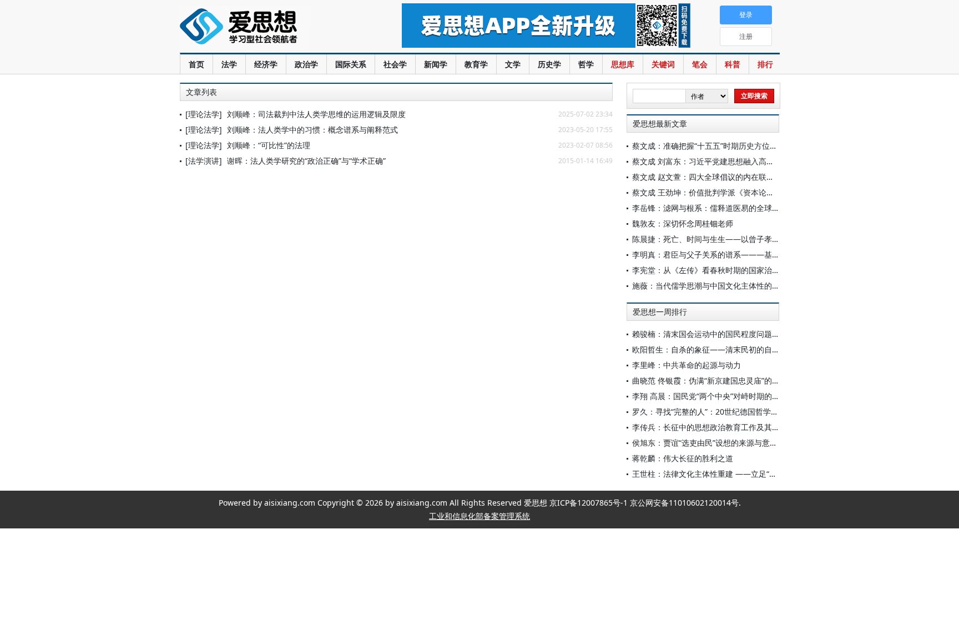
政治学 (306, 64)
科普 (732, 64)
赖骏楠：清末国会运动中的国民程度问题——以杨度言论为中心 (741, 334)
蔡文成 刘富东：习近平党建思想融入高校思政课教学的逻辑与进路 (746, 161)
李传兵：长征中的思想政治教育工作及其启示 (710, 427)
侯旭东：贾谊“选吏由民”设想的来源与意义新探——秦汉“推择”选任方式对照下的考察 (777, 442)
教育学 (476, 64)
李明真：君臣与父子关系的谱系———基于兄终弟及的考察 (733, 254)
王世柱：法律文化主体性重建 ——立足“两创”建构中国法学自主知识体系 (756, 473)
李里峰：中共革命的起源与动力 (686, 365)
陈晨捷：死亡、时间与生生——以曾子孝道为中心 (717, 239)
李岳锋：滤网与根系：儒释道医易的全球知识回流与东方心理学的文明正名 (760, 208)
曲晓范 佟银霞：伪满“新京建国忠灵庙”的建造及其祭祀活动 (733, 380)
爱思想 (268, 28)
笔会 (700, 64)
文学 (513, 64)
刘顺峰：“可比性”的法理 (268, 145)
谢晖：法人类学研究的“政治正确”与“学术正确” (306, 160)
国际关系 (350, 64)
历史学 (549, 64)
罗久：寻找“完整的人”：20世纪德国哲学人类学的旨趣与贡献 (736, 411)
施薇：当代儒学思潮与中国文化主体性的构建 (710, 285)
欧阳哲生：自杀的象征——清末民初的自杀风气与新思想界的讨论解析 (752, 349)
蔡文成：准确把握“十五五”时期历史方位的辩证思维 (720, 145)
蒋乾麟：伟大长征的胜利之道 (682, 458)
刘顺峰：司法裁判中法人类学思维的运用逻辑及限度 (316, 114)
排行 (765, 64)
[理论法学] (203, 114)
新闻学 (435, 64)
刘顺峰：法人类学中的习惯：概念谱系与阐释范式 (312, 129)
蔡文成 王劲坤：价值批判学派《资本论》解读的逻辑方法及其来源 (746, 192)
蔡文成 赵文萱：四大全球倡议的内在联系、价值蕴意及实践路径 (742, 177)
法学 (229, 64)
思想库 (622, 64)
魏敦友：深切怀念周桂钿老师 (682, 223)
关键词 (663, 64)
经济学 (265, 64)
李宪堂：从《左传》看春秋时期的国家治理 (706, 270)
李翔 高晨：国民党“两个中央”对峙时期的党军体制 (717, 396)
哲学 (586, 64)
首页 (196, 64)
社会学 (395, 64)
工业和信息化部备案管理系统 (479, 516)
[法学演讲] (203, 160)
